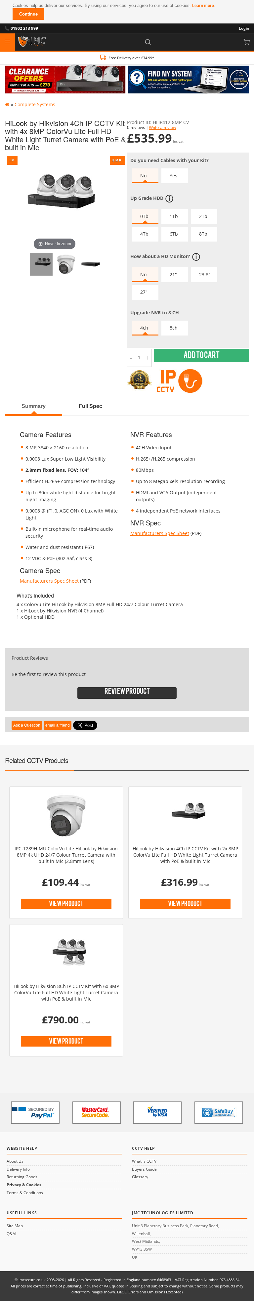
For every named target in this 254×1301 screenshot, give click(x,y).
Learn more (203, 5)
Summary (33, 406)
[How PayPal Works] (35, 1112)
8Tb (203, 234)
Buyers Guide (144, 1169)
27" (144, 292)
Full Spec (90, 406)
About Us (15, 1161)
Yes (173, 175)
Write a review (162, 127)
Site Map (15, 1226)
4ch (144, 328)
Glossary (140, 1177)
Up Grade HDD (146, 198)
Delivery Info (18, 1169)
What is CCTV (144, 1161)
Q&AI (11, 1233)
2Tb (203, 216)
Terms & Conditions (25, 1192)
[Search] (147, 42)
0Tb (144, 216)
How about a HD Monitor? (160, 256)
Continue (28, 14)
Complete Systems (35, 104)
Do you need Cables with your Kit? (169, 160)
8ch (174, 328)
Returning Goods (22, 1177)
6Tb (174, 234)
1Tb (174, 216)
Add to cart (202, 356)
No (143, 175)
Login (244, 28)
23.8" (204, 274)
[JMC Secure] (32, 42)
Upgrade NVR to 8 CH (154, 312)
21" (173, 274)
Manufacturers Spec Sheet (49, 581)
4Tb (144, 234)
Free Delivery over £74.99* (131, 57)
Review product (127, 693)
